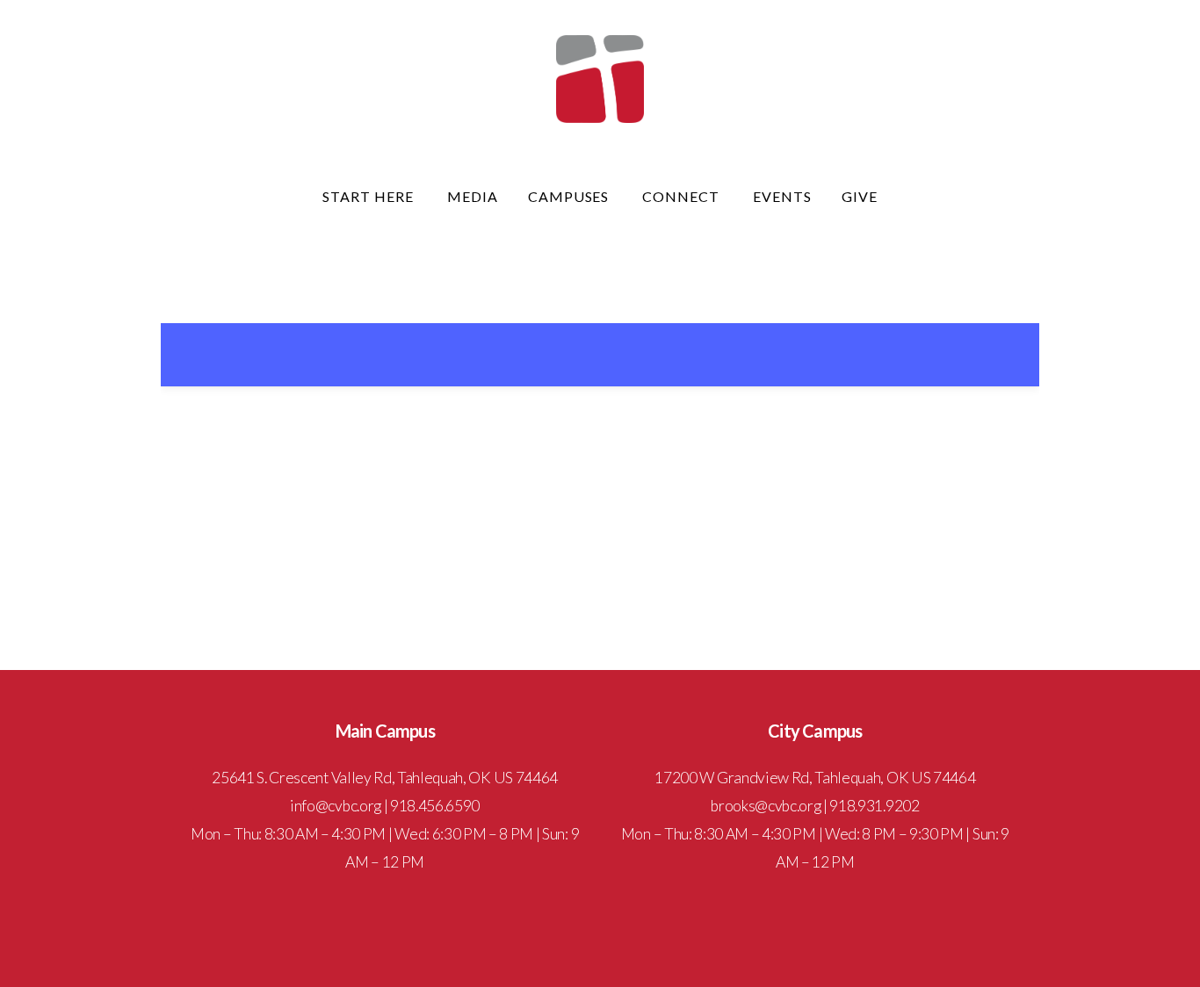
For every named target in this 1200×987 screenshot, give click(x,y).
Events (782, 196)
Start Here (369, 196)
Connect (682, 196)
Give (860, 196)
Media (472, 196)
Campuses (570, 196)
